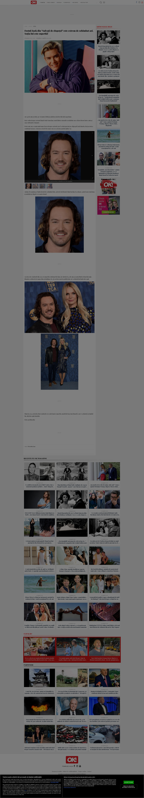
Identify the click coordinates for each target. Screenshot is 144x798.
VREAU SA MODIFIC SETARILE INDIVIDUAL (128, 786)
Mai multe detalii (54, 782)
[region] (72, 786)
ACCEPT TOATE (128, 782)
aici (25, 790)
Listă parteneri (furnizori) (70, 787)
